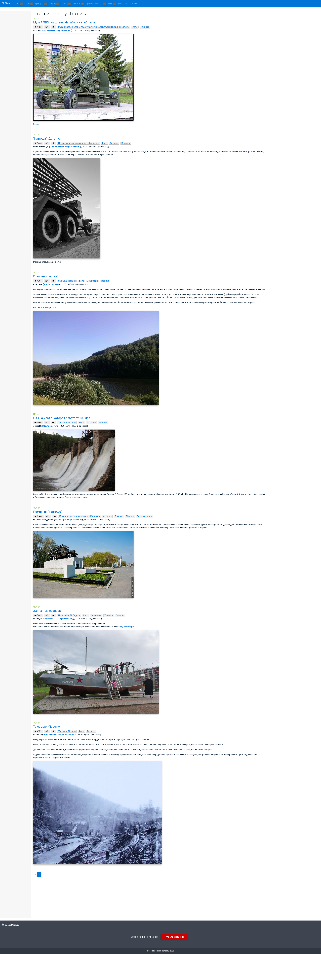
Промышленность (95, 3)
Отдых (65, 3)
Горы (28, 3)
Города (17, 3)
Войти (134, 3)
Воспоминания (144, 516)
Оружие (120, 615)
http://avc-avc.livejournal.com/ (56, 30)
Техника (145, 27)
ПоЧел (6, 3)
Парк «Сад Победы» (69, 615)
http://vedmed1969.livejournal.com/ (63, 146)
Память (130, 516)
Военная (125, 143)
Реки (111, 3)
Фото (135, 27)
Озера (53, 3)
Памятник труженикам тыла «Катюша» (78, 143)
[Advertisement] (149, 896)
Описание (96, 615)
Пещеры (78, 3)
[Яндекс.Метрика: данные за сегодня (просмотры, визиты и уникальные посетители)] (10, 925)
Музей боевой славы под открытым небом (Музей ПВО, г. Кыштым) (93, 27)
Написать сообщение (174, 937)
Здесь (36, 124)
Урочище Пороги (67, 281)
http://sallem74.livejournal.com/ (58, 734)
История (91, 422)
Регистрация (124, 3)
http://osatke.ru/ (51, 284)
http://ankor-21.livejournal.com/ (58, 619)
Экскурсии (92, 281)
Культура (40, 3)
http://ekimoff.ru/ (50, 426)
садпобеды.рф (127, 627)
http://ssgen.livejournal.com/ (68, 519)
